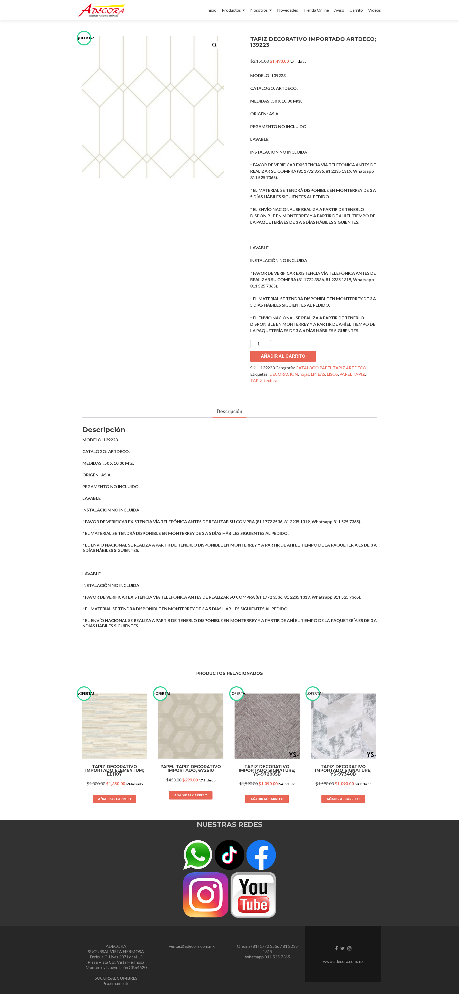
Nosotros (259, 9)
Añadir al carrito (283, 356)
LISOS (332, 374)
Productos (231, 9)
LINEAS (318, 374)
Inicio (211, 9)
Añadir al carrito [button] (114, 799)
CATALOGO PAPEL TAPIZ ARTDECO (331, 367)
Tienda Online (316, 9)
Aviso (339, 9)
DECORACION (283, 374)
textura (270, 380)
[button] (214, 45)
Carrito (356, 9)
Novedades (287, 9)
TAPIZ (256, 380)
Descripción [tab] (229, 411)
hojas (304, 374)
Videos (374, 9)
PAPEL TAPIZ (352, 374)
